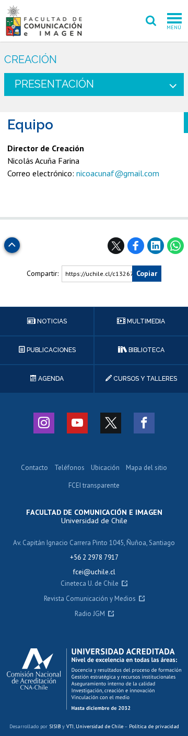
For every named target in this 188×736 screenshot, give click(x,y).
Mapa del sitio (146, 468)
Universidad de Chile (99, 726)
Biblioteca (145, 350)
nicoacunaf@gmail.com (117, 173)
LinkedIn (155, 245)
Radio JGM (90, 614)
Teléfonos (69, 468)
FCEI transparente (94, 486)
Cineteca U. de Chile (90, 584)
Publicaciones (50, 350)
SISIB (55, 726)
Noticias (51, 321)
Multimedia (145, 321)
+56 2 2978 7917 (94, 557)
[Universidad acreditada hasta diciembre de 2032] (94, 679)
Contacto (34, 468)
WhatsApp (175, 245)
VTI (70, 726)
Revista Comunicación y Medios (90, 599)
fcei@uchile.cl (94, 572)
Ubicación (105, 468)
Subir (12, 242)
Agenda (50, 378)
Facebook (135, 245)
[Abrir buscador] (151, 21)
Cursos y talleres (144, 378)
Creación (30, 60)
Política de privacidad (154, 726)
